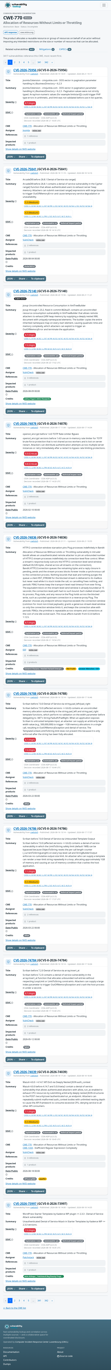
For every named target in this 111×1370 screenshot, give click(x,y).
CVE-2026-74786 (25, 828)
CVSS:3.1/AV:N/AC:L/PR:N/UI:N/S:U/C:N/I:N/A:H (48, 349)
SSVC (8, 112)
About (60, 1351)
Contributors (10, 1359)
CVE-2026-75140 (25, 291)
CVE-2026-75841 (25, 169)
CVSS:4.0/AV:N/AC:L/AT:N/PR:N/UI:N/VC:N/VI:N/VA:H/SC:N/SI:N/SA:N (58, 339)
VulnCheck (28, 239)
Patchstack (28, 1257)
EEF (24, 649)
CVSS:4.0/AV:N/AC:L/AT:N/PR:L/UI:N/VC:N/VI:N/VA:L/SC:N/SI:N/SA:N (58, 206)
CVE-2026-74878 (25, 423)
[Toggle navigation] (104, 5)
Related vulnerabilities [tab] (20, 49)
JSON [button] (10, 156)
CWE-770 (27, 126)
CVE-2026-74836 (25, 537)
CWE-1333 (28, 1147)
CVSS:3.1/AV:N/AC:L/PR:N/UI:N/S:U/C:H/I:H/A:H (48, 468)
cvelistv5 (34, 74)
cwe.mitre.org (26, 32)
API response (10, 32)
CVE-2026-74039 (25, 1072)
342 (46, 62)
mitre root (36, 130)
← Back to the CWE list (14, 1308)
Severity (10, 102)
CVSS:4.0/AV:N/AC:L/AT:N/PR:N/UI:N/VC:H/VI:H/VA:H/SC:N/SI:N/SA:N (58, 457)
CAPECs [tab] (64, 49)
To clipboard (37, 156)
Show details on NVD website (20, 149)
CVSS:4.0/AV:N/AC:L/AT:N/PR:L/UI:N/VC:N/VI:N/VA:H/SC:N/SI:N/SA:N (58, 875)
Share (22, 156)
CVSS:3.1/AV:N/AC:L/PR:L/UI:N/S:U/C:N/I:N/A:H (48, 886)
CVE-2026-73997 (25, 1204)
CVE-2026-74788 (25, 693)
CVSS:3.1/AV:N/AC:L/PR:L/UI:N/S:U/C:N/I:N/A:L (48, 217)
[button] (64, 136)
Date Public (12, 258)
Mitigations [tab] (46, 49)
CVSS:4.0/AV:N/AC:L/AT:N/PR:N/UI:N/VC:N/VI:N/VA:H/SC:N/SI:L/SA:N (58, 107)
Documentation (11, 1351)
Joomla (26, 130)
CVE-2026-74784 (25, 960)
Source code (66, 1356)
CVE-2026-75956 (25, 70)
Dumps (7, 1364)
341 (39, 62)
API (5, 1356)
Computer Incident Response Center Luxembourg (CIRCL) (41, 1342)
